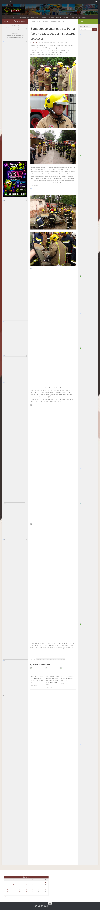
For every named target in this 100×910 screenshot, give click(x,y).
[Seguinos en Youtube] (22, 21)
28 (32, 892)
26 (19, 892)
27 (26, 892)
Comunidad (33, 21)
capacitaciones (53, 659)
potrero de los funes (61, 659)
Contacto (42, 2)
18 (13, 889)
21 (32, 889)
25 (13, 892)
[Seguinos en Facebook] (15, 21)
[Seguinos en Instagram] (20, 21)
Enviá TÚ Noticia (34, 2)
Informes (57, 2)
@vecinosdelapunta (8, 695)
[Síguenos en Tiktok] (25, 21)
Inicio (4, 2)
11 (13, 887)
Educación (41, 21)
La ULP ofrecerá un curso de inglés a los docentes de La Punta (67, 678)
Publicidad (50, 2)
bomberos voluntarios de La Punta (42, 659)
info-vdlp (35, 42)
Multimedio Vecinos (23, 2)
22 (39, 889)
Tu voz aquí (64, 2)
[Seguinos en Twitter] (17, 21)
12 (19, 887)
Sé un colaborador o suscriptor (77, 2)
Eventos (47, 21)
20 (26, 889)
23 (45, 889)
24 (7, 892)
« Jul (5, 896)
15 (39, 887)
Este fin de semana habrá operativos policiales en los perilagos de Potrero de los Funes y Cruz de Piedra (52, 680)
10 (7, 887)
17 (7, 889)
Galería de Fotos (12, 2)
